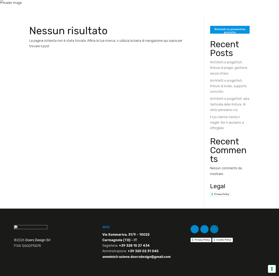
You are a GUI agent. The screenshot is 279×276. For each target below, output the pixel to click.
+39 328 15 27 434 (134, 245)
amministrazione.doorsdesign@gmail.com (136, 257)
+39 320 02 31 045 (143, 251)
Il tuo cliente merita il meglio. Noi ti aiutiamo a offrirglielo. (227, 122)
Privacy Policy (221, 194)
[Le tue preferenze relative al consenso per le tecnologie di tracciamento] (272, 269)
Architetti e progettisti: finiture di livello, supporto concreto (228, 86)
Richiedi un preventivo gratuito (229, 31)
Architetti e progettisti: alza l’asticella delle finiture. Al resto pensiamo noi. (229, 104)
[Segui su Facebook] (195, 229)
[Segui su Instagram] (204, 229)
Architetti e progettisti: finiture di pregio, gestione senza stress (228, 67)
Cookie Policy (223, 239)
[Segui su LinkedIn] (214, 229)
